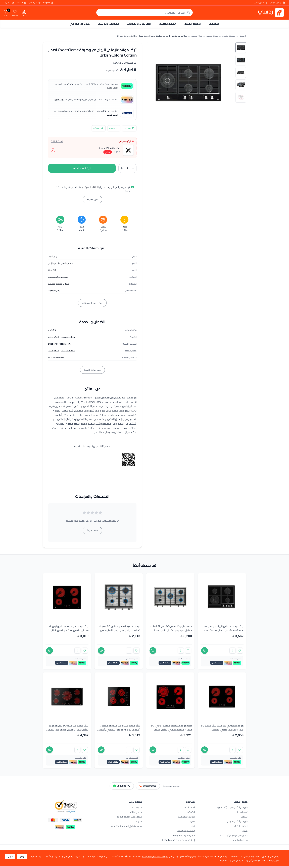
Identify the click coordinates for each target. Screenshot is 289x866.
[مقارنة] (232, 651)
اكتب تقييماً (92, 530)
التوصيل (244, 816)
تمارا (193, 826)
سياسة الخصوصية (186, 816)
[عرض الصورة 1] (240, 47)
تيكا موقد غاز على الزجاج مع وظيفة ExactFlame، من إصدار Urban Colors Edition (223, 630)
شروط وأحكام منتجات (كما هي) (232, 807)
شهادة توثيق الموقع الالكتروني (126, 826)
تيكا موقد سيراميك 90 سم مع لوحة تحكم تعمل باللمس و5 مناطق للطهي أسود (67, 729)
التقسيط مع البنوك (186, 831)
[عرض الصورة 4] (240, 84)
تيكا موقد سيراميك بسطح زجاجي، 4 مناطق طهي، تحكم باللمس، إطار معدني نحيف (68, 630)
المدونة (20, 2)
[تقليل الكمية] (133, 168)
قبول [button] (10, 856)
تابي (192, 821)
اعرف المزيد (112, 87)
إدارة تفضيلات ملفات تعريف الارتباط (178, 840)
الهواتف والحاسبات (108, 23)
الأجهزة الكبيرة (192, 23)
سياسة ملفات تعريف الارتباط (155, 856)
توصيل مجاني (275, 2)
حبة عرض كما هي (80, 23)
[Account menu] (24, 12)
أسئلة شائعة (189, 807)
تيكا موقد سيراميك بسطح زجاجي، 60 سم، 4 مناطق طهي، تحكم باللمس (171, 727)
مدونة (139, 821)
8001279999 (149, 786)
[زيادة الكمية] (121, 168)
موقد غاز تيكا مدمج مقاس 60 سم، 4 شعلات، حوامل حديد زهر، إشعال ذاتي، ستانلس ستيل (119, 630)
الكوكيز (191, 812)
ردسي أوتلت (136, 812)
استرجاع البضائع (241, 826)
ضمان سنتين (259, 2)
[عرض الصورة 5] (240, 97)
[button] (35, 856)
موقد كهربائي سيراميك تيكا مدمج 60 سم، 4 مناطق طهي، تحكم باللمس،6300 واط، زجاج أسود (222, 729)
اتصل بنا (7, 2)
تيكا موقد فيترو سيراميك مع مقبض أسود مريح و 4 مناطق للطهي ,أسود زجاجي (119, 729)
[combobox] (144, 12)
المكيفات (214, 23)
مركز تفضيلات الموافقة (184, 835)
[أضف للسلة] (204, 650)
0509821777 (123, 786)
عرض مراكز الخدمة (92, 370)
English (46, 2)
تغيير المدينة (92, 199)
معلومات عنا (136, 807)
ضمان (245, 831)
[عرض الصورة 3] (240, 72)
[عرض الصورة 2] (240, 60)
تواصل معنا (242, 812)
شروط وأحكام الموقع (237, 821)
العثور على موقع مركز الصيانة (234, 835)
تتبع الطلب (33, 2)
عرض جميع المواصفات (92, 303)
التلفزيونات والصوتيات (139, 23)
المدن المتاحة (57, 141)
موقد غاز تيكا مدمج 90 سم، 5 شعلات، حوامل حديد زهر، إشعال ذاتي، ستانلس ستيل (170, 630)
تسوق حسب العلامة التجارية (129, 816)
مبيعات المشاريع (240, 840)
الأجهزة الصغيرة (167, 23)
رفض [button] (22, 856)
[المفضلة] (15, 11)
